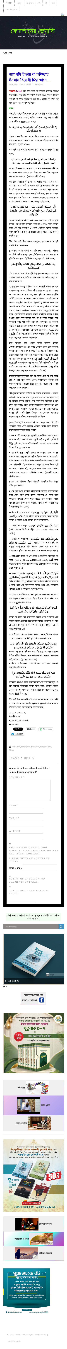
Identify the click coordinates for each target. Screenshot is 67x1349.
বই (39, 3)
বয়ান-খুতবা (45, 1105)
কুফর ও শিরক (35, 747)
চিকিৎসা (11, 750)
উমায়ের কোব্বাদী (26, 84)
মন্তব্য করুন (39, 84)
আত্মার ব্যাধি (16, 747)
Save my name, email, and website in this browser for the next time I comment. (33, 850)
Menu (7, 53)
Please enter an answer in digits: (29, 860)
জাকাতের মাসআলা (21, 1238)
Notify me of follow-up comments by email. (27, 880)
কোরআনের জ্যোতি (33, 30)
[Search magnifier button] (61, 926)
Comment (16, 777)
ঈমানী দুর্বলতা (25, 747)
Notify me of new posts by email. (29, 892)
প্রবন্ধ (19, 3)
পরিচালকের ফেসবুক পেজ (33, 995)
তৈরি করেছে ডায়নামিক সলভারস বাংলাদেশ (35, 1341)
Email (14, 818)
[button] (4, 986)
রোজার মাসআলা (45, 1224)
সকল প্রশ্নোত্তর (11, 9)
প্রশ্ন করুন (30, 3)
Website (15, 831)
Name (14, 805)
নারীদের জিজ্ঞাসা (45, 1253)
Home (9, 3)
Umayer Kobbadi (30, 1000)
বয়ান (53, 3)
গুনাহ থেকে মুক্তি (45, 747)
